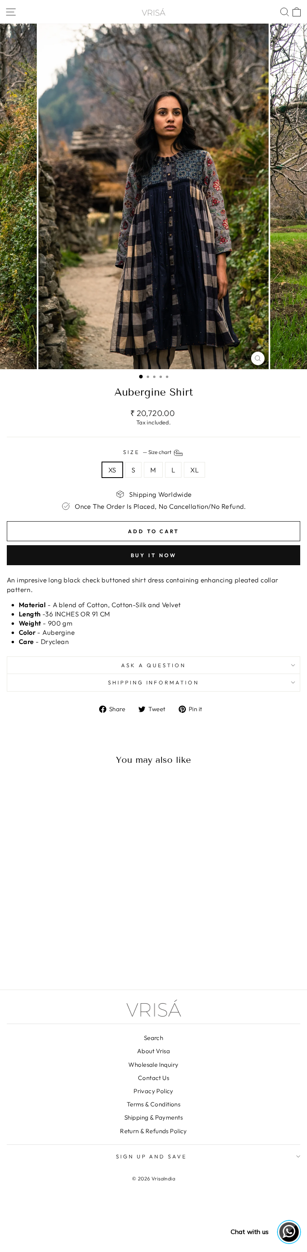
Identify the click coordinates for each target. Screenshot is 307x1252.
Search (153, 1038)
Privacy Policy (153, 1091)
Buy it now (154, 555)
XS (112, 470)
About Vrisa (153, 1051)
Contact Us (153, 1078)
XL (194, 470)
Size (148, 452)
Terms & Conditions (153, 1104)
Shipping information (153, 682)
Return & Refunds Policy (153, 1131)
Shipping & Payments (153, 1117)
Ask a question (153, 665)
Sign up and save (151, 1156)
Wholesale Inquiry (153, 1064)
